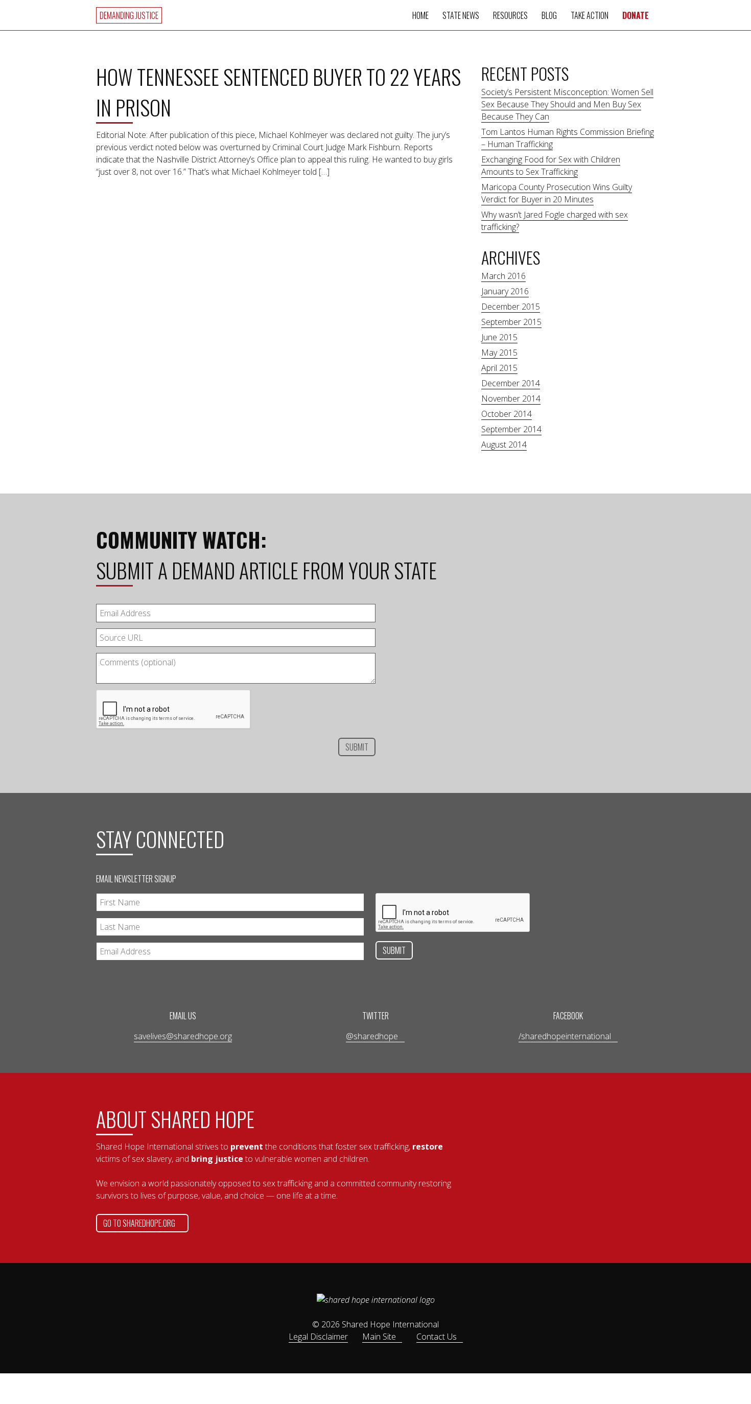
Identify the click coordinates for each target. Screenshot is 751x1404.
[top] (683, 793)
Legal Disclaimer (318, 1336)
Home (420, 15)
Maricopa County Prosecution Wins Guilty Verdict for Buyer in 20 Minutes (556, 193)
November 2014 (511, 398)
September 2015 (511, 321)
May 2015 (499, 352)
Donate (635, 15)
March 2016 (503, 276)
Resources (510, 15)
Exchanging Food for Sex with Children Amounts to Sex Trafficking (550, 165)
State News (460, 15)
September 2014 (511, 429)
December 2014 (510, 383)
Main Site (379, 1336)
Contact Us (436, 1336)
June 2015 (499, 337)
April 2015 (499, 367)
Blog (549, 15)
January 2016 (505, 291)
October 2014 (506, 413)
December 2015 (510, 306)
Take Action (589, 15)
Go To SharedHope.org (139, 1223)
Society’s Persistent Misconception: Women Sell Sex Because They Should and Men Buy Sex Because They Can (567, 104)
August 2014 (504, 444)
